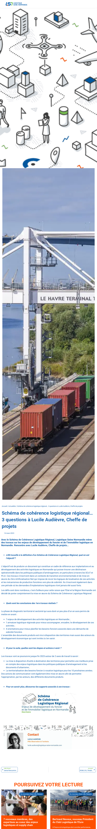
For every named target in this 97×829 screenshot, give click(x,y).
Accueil (4, 506)
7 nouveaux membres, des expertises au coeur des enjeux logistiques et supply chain (20, 822)
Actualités (12, 506)
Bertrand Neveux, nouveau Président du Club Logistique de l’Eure (73, 821)
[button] (92, 2)
